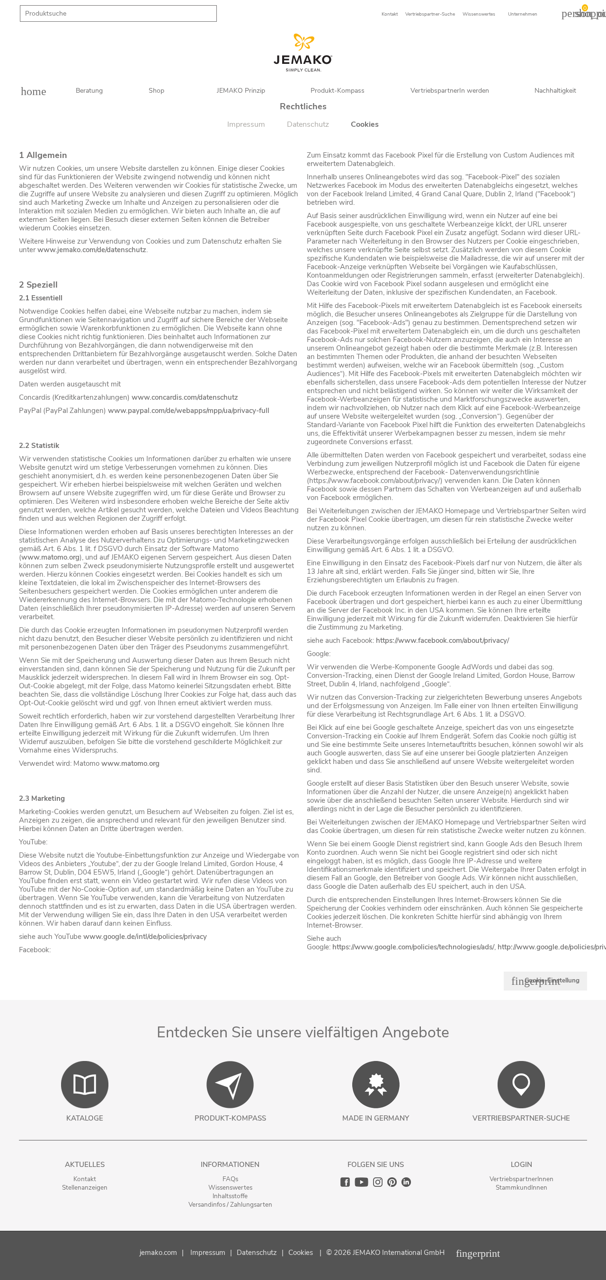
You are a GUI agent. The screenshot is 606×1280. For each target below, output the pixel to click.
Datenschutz (257, 1252)
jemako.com (158, 1252)
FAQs (230, 1179)
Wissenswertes (230, 1187)
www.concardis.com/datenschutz (185, 397)
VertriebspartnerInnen (521, 1179)
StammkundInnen (521, 1187)
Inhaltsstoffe (230, 1196)
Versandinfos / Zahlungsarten (230, 1204)
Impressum (207, 1252)
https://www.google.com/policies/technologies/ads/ (413, 947)
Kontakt (84, 1179)
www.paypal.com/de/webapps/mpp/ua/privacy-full (188, 410)
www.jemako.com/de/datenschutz (91, 249)
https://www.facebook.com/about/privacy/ (442, 640)
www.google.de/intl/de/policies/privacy (145, 936)
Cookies (300, 1252)
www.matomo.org (50, 557)
